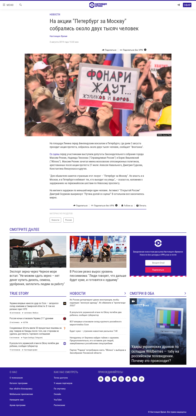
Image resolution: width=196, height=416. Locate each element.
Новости (55, 14)
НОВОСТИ (78, 293)
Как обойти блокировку (21, 388)
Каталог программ (18, 383)
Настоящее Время (58, 36)
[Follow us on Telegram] (128, 379)
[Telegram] (178, 5)
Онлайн (57, 394)
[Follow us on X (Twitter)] (107, 379)
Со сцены (55, 154)
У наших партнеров (63, 383)
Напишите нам (17, 399)
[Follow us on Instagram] (121, 379)
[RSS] (134, 379)
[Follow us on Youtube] (114, 379)
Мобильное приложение (21, 394)
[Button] (109, 50)
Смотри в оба (142, 293)
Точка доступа (61, 377)
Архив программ (17, 405)
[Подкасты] (141, 379)
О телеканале (16, 377)
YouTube (58, 399)
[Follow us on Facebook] (100, 379)
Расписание (59, 405)
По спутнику (60, 388)
